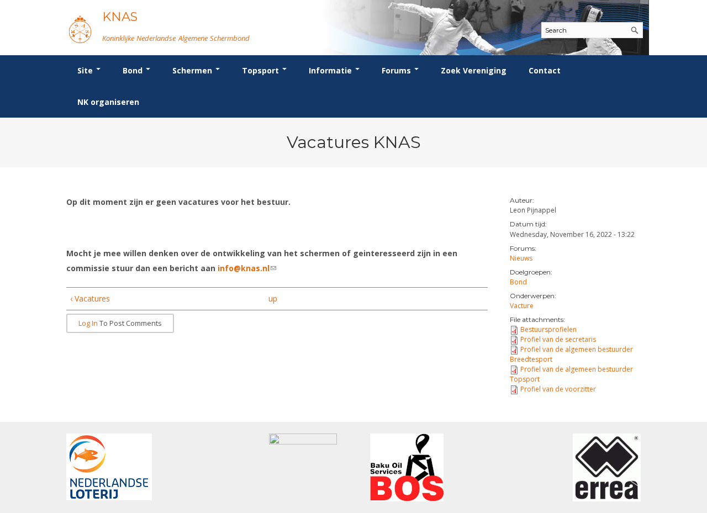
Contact (545, 70)
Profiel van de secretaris (558, 339)
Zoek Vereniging (473, 70)
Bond (134, 70)
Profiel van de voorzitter (558, 389)
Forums (397, 70)
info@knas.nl (247, 268)
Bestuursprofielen (548, 329)
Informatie (331, 70)
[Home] (80, 29)
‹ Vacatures (90, 298)
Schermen (193, 70)
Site (86, 70)
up (272, 298)
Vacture (522, 305)
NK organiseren (108, 102)
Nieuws (521, 258)
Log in (88, 323)
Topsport (261, 70)
